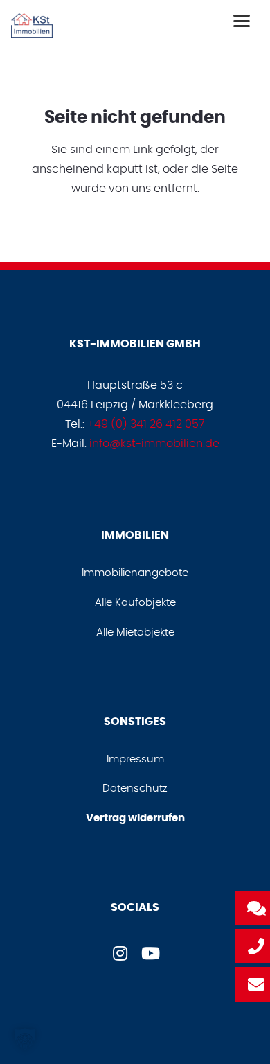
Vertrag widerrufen (135, 818)
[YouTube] (150, 953)
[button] (241, 20)
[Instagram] (120, 953)
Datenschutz (135, 788)
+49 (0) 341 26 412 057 (146, 424)
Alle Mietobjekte (135, 632)
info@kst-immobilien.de (154, 443)
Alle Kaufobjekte (135, 603)
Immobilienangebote (135, 573)
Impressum (135, 759)
